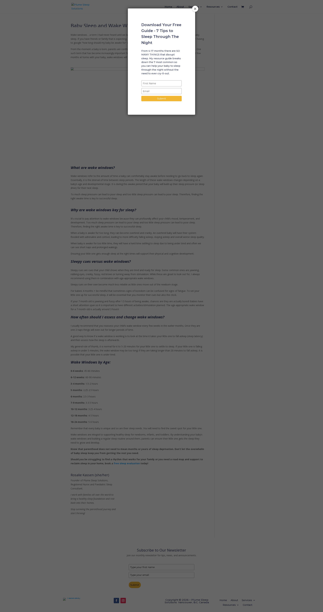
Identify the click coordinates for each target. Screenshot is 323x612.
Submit (161, 98)
